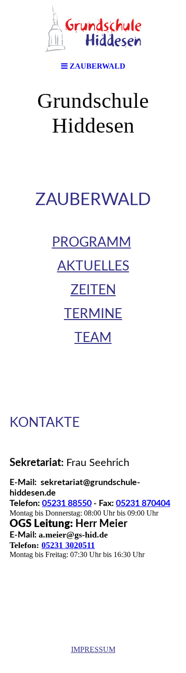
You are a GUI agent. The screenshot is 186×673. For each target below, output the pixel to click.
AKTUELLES (93, 266)
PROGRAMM (91, 242)
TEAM (93, 337)
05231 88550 (67, 503)
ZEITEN (93, 290)
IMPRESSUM (93, 649)
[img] (93, 28)
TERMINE (93, 314)
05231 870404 (143, 503)
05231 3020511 (68, 545)
